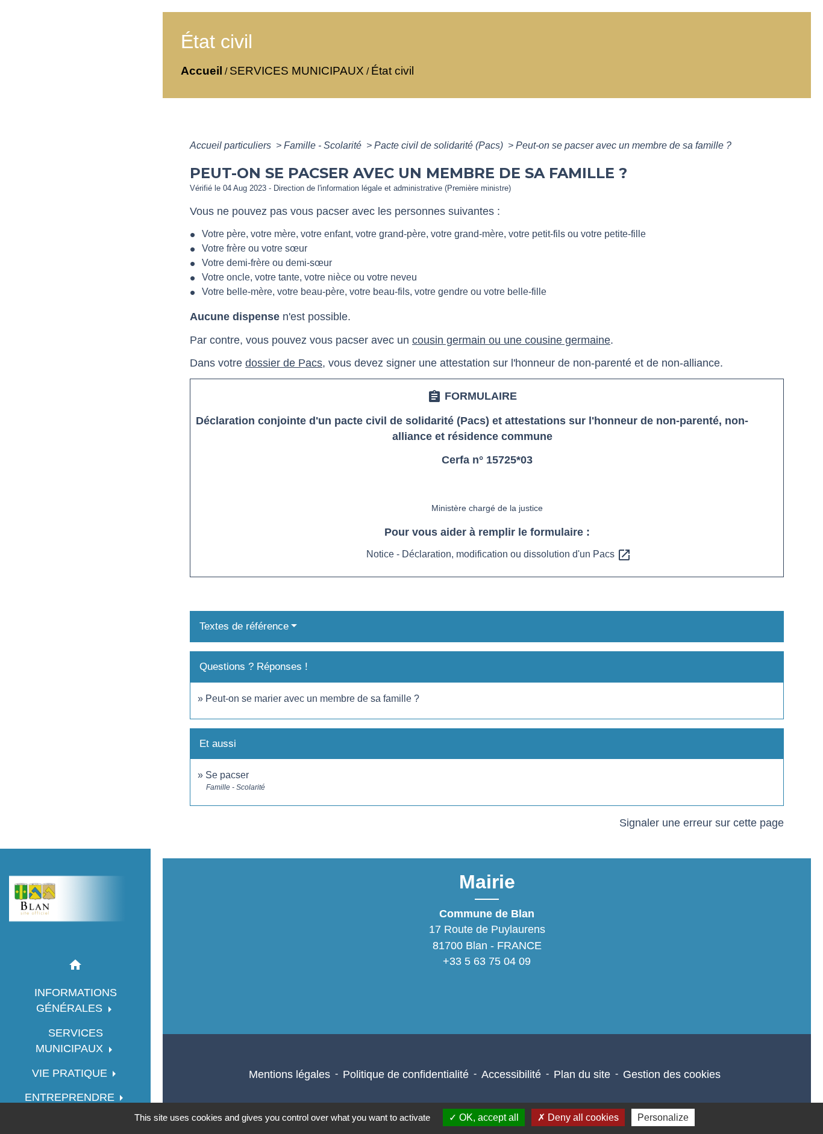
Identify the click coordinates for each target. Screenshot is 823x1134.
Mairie (487, 882)
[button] (75, 967)
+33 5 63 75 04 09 (487, 961)
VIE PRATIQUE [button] (71, 1073)
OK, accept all (488, 1117)
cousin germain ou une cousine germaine (511, 340)
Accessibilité (511, 1074)
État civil (392, 70)
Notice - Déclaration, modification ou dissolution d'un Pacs (498, 554)
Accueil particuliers (232, 145)
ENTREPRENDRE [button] (71, 1097)
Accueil (201, 70)
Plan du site (582, 1074)
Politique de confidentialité (406, 1074)
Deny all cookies (582, 1117)
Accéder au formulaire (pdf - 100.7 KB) (487, 487)
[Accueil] (75, 898)
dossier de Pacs (283, 363)
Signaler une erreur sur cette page (701, 823)
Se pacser (227, 775)
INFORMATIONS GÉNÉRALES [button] (75, 1000)
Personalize (663, 1117)
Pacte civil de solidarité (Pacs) (439, 145)
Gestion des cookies (672, 1074)
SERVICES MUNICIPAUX (297, 70)
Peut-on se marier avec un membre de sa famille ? (312, 698)
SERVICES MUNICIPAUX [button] (71, 1041)
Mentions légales (289, 1074)
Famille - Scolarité (324, 145)
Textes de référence (244, 626)
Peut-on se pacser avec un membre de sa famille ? (623, 145)
